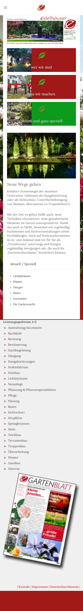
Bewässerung (17, 344)
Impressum (40, 587)
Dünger (18, 287)
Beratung (14, 339)
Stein (11, 429)
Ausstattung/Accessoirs (25, 328)
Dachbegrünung (19, 350)
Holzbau (14, 373)
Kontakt (24, 587)
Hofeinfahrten (18, 367)
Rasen (17, 293)
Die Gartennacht (24, 304)
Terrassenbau (17, 440)
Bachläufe (15, 333)
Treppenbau (16, 446)
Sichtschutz (16, 412)
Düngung (14, 356)
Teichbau (14, 435)
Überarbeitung (18, 452)
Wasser (17, 281)
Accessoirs (20, 298)
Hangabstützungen (21, 361)
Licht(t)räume (22, 276)
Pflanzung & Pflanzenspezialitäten (32, 390)
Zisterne (14, 469)
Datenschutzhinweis (64, 587)
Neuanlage (15, 384)
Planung (13, 401)
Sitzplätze (15, 418)
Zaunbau (14, 463)
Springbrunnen (18, 423)
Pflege (12, 395)
